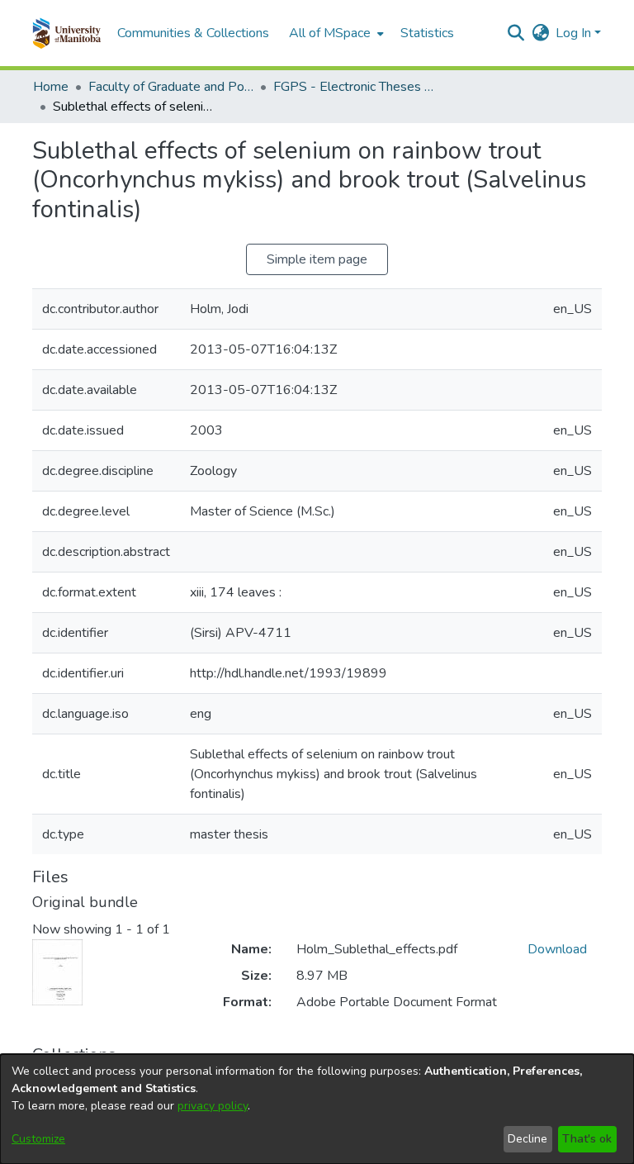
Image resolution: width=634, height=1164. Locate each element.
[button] (66, 33)
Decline (527, 1139)
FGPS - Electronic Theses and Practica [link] (355, 87)
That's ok (587, 1139)
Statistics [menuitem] (427, 33)
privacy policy (212, 1106)
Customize (38, 1139)
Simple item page (317, 259)
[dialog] (317, 1109)
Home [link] (51, 87)
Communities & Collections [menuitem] (193, 33)
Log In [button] (575, 33)
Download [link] (557, 949)
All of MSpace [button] (330, 33)
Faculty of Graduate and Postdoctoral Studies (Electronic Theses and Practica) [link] (170, 87)
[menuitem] (335, 33)
